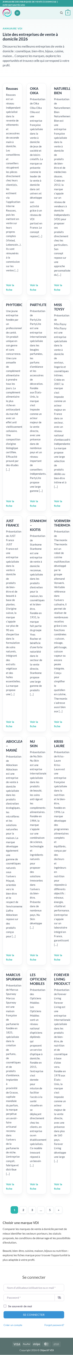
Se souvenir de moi (20, 1306)
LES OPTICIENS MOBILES (38, 979)
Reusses (12, 88)
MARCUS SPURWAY (14, 977)
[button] (17, 13)
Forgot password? (54, 1325)
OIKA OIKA (34, 90)
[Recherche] (61, 13)
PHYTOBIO (14, 305)
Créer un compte (13, 1325)
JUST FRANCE (12, 523)
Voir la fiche (10, 287)
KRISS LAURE (59, 743)
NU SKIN (34, 743)
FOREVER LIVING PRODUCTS (63, 979)
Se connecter (34, 1314)
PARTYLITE (38, 305)
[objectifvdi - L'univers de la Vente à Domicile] (7, 12)
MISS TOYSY (59, 307)
